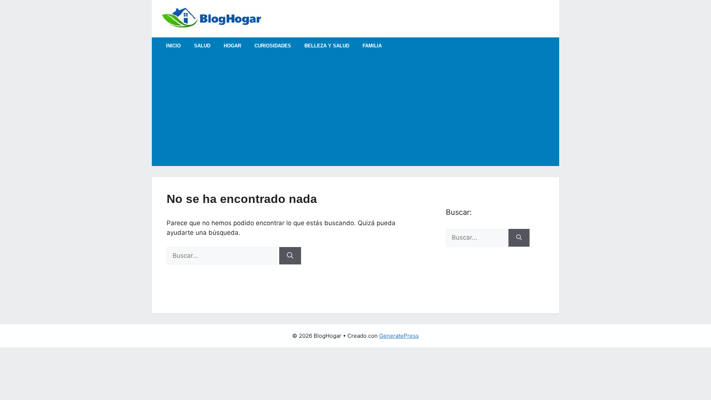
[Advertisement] (355, 109)
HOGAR (232, 46)
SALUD (202, 46)
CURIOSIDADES (272, 46)
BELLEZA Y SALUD (326, 46)
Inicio (173, 46)
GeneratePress (399, 335)
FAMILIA (372, 46)
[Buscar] (290, 256)
